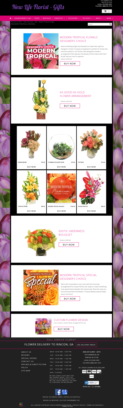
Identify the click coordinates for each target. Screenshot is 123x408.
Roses (37, 18)
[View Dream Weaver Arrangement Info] (31, 143)
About (99, 18)
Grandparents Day (22, 18)
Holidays (87, 18)
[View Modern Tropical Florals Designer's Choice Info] (41, 50)
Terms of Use (67, 406)
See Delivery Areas (86, 345)
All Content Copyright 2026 (42, 405)
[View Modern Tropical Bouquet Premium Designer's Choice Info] (61, 188)
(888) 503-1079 (107, 6)
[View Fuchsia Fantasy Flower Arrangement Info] (91, 187)
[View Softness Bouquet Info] (91, 143)
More (109, 18)
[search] (110, 24)
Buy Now (70, 63)
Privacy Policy (79, 405)
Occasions (72, 18)
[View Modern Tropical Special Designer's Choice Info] (41, 287)
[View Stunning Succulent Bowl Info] (61, 143)
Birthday (47, 18)
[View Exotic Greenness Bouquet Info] (41, 238)
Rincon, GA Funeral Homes (53, 397)
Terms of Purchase (95, 405)
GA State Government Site (70, 400)
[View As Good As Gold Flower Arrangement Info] (41, 99)
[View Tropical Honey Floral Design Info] (31, 187)
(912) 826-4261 (107, 4)
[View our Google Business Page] (65, 394)
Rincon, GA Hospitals (72, 397)
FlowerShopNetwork (62, 405)
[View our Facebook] (58, 394)
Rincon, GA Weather (50, 400)
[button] (107, 11)
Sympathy (58, 18)
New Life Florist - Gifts (38, 7)
